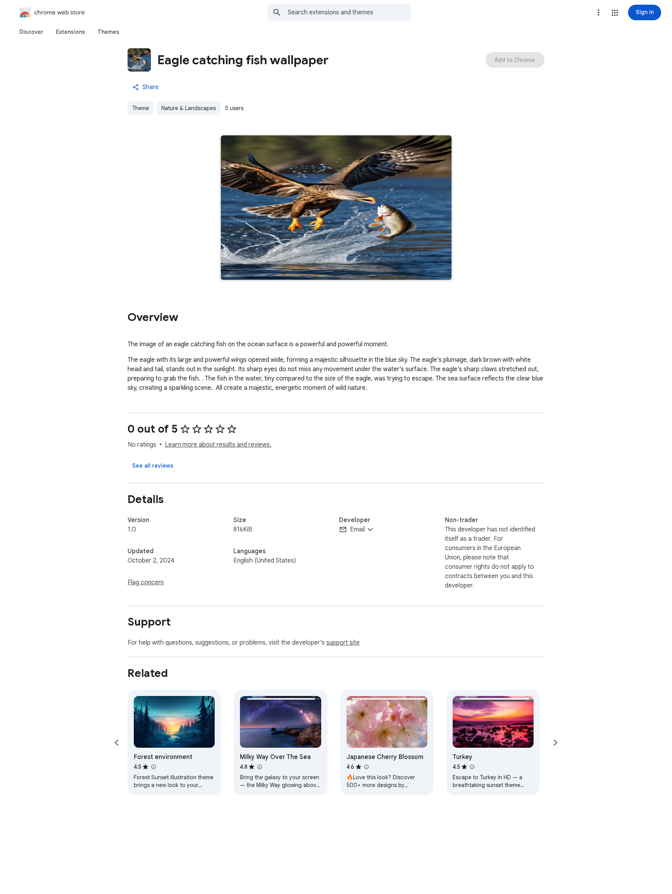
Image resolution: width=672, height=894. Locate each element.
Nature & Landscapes (188, 108)
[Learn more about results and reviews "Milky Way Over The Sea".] (259, 766)
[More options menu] (598, 12)
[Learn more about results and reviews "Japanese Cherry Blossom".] (366, 766)
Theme (140, 108)
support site (343, 643)
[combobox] (349, 12)
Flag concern (146, 582)
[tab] (31, 32)
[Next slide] (555, 742)
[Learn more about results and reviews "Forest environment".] (153, 766)
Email (357, 529)
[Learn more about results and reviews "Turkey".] (472, 766)
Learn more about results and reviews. (218, 445)
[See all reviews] (153, 465)
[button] (615, 13)
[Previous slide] (116, 742)
